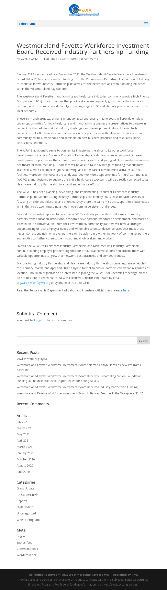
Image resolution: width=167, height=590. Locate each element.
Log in (21, 536)
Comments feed (27, 549)
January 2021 (25, 453)
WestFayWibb (29, 59)
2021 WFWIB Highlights (32, 358)
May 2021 (23, 434)
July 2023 (23, 422)
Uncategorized (26, 513)
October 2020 (26, 459)
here (126, 290)
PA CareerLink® (27, 495)
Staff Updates (26, 507)
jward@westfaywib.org (35, 283)
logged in (40, 320)
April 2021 (23, 440)
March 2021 (24, 447)
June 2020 (23, 472)
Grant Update (69, 59)
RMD (135, 575)
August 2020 (25, 465)
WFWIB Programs (28, 520)
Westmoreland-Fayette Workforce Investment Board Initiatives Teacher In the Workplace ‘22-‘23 (80, 393)
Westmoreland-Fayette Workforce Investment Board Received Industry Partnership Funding (77, 387)
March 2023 (24, 428)
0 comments (89, 59)
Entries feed (24, 543)
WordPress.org (26, 555)
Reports (22, 501)
